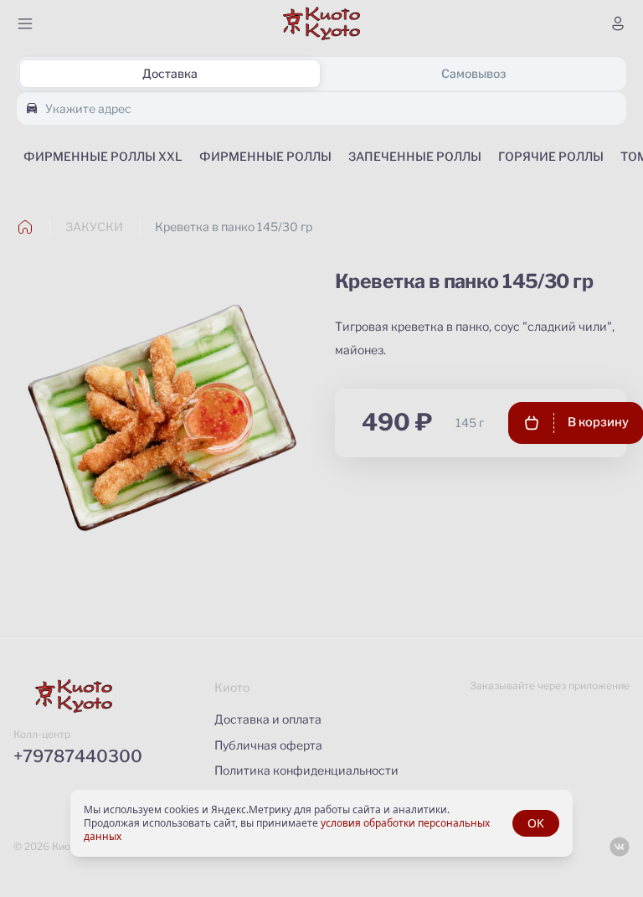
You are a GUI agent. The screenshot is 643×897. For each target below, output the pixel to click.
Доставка (170, 73)
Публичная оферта (268, 745)
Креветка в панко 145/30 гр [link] (233, 226)
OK (535, 823)
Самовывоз (473, 73)
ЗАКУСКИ (94, 226)
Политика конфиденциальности (306, 770)
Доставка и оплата (268, 719)
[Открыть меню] (25, 23)
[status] (321, 823)
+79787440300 (77, 756)
